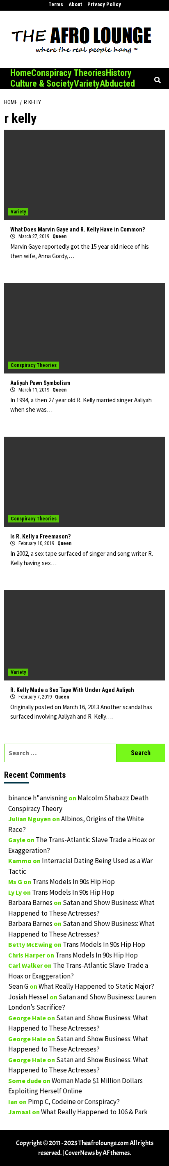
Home (20, 73)
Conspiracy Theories (68, 73)
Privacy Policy (104, 4)
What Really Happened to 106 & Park (94, 1111)
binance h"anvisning (37, 797)
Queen (59, 236)
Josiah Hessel (28, 996)
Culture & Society (42, 83)
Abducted (117, 83)
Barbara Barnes (30, 902)
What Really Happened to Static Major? (96, 986)
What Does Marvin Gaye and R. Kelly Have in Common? (77, 229)
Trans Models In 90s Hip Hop (73, 881)
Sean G (18, 986)
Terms (55, 4)
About (75, 4)
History (119, 73)
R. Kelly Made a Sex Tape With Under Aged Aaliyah (72, 690)
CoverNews (80, 1153)
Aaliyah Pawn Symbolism (40, 383)
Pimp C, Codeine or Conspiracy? (74, 1101)
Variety (87, 83)
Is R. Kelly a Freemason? (40, 536)
